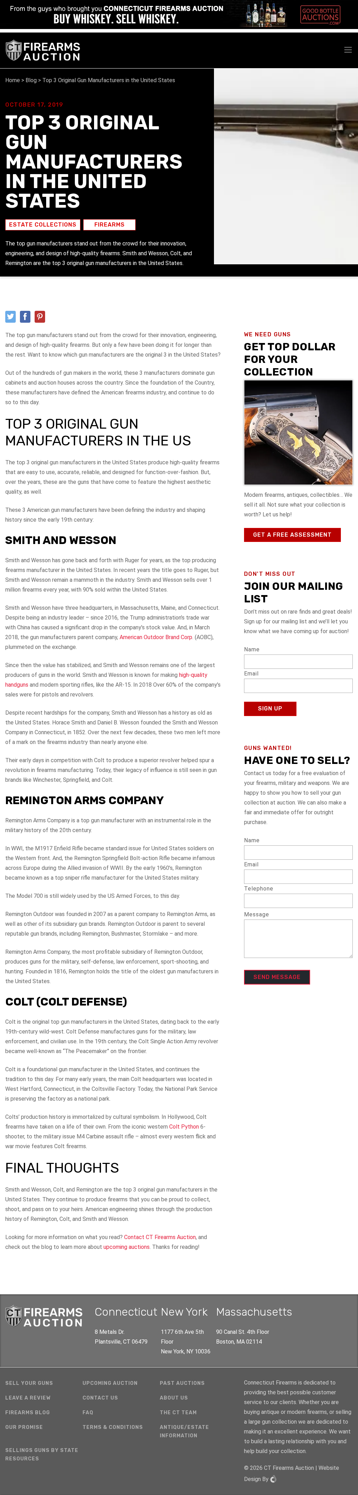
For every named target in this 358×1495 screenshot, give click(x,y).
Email (251, 673)
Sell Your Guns (29, 1383)
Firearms (109, 224)
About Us (174, 1398)
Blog (31, 80)
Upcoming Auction (110, 1383)
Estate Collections (43, 224)
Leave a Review (28, 1398)
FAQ (88, 1413)
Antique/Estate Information (184, 1431)
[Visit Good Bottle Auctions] (179, 14)
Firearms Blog (27, 1413)
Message (256, 914)
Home (12, 80)
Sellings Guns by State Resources (41, 1454)
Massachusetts (254, 1311)
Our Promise (24, 1427)
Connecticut (126, 1311)
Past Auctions (182, 1383)
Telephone (258, 888)
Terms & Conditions (113, 1427)
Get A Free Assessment (292, 534)
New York (184, 1311)
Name (252, 649)
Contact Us (100, 1398)
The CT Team (178, 1413)
